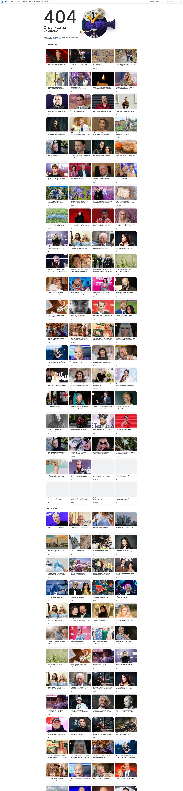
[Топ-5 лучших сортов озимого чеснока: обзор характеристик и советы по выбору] (103, 630)
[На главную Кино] (5, 1)
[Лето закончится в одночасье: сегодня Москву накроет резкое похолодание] (126, 659)
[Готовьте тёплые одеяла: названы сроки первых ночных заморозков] (126, 447)
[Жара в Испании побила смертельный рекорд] (57, 516)
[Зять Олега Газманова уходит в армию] (126, 584)
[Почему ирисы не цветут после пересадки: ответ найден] (80, 196)
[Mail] (2, 1)
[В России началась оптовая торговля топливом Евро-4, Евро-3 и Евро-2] (103, 728)
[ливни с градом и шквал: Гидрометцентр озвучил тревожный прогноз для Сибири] (103, 538)
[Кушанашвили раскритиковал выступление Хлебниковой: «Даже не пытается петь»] (126, 242)
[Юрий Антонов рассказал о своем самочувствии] (126, 728)
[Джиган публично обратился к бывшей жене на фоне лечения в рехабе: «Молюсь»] (126, 287)
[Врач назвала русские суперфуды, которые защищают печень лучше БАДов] (126, 196)
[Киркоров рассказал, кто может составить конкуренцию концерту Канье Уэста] (103, 424)
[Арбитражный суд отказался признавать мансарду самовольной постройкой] (57, 333)
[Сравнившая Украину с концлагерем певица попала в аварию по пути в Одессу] (80, 82)
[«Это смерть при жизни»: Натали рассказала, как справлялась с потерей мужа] (126, 333)
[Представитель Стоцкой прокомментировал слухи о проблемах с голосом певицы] (80, 287)
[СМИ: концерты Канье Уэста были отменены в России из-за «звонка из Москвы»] (126, 561)
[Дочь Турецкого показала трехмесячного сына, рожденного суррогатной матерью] (103, 751)
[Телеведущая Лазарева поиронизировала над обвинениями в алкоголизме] (126, 401)
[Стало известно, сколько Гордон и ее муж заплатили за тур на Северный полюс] (126, 219)
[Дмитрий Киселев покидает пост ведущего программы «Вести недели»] (103, 173)
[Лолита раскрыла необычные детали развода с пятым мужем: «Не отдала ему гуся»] (80, 219)
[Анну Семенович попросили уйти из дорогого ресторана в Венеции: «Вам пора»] (57, 59)
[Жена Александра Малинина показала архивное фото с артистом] (57, 493)
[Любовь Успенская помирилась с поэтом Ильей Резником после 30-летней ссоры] (57, 356)
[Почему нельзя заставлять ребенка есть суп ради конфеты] (103, 682)
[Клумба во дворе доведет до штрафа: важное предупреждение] (103, 607)
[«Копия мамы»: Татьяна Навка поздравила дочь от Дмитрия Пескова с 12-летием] (57, 128)
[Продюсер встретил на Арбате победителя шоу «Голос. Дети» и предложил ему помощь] (103, 219)
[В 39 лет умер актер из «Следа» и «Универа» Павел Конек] (80, 150)
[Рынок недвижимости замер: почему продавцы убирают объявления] (80, 630)
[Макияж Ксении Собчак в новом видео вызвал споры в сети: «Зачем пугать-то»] (103, 310)
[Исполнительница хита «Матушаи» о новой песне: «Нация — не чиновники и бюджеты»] (80, 773)
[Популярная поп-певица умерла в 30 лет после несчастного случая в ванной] (103, 82)
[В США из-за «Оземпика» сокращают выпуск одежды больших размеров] (103, 773)
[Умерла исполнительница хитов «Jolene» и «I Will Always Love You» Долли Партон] (126, 630)
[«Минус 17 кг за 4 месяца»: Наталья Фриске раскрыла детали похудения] (80, 607)
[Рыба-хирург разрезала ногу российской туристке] (103, 493)
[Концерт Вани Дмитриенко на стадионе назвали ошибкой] (103, 705)
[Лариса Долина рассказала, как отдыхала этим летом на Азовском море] (103, 447)
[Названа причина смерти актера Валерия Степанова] (126, 493)
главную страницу (59, 38)
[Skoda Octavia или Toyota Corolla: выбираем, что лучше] (126, 470)
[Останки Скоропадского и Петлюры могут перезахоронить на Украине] (57, 424)
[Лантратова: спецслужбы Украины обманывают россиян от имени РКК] (57, 401)
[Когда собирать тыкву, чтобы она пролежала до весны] (126, 150)
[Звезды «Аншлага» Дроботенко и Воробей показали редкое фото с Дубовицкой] (103, 401)
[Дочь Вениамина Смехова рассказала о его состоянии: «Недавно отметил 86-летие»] (80, 173)
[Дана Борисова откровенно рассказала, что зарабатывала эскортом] (57, 379)
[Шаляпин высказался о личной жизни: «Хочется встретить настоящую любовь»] (80, 265)
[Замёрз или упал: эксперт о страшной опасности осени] (80, 424)
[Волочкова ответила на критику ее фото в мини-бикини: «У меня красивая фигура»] (103, 105)
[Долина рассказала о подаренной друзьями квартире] (80, 356)
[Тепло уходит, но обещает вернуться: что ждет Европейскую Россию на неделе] (126, 265)
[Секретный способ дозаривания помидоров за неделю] (57, 584)
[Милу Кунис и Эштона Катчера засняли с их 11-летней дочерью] (103, 516)
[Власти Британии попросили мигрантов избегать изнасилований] (57, 682)
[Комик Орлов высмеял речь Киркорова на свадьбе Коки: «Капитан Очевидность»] (57, 561)
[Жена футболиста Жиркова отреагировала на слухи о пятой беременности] (57, 287)
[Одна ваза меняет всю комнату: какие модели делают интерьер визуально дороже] (80, 333)
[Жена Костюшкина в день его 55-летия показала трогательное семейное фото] (103, 196)
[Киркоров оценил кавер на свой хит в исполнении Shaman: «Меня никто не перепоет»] (57, 265)
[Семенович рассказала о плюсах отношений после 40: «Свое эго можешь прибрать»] (126, 607)
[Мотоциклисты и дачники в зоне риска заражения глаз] (126, 128)
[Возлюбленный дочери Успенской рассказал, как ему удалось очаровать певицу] (80, 242)
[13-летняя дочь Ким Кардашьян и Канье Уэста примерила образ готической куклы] (80, 401)
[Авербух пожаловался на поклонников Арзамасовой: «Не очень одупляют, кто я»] (80, 751)
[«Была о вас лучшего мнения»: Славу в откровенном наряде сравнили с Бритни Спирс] (103, 287)
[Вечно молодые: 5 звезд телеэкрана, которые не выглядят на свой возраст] (57, 105)
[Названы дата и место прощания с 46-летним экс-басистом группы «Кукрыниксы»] (57, 728)
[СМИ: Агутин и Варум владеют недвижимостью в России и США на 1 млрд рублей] (80, 128)
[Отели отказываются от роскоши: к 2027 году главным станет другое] (57, 196)
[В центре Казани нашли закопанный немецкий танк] (80, 682)
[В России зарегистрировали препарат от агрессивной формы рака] (57, 705)
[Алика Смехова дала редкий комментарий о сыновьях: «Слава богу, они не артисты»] (57, 630)
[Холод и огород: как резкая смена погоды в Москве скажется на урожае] (80, 493)
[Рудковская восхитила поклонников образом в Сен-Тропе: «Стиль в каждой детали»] (57, 470)
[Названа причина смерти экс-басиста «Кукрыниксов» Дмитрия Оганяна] (80, 310)
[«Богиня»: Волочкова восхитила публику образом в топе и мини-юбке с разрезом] (103, 333)
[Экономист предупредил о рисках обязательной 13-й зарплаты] (80, 447)
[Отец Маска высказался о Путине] (126, 356)
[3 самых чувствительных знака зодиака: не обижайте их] (57, 773)
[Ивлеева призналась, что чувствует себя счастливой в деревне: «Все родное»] (126, 751)
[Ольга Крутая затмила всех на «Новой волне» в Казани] (80, 728)
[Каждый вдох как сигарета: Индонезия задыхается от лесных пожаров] (57, 607)
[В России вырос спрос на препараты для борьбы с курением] (103, 659)
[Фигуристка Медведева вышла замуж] (126, 705)
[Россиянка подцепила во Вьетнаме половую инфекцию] (57, 82)
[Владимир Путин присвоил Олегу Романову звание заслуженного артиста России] (80, 538)
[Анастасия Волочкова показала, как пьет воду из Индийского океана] (57, 447)
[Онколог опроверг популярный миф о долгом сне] (103, 379)
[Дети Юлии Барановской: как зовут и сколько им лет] (80, 105)
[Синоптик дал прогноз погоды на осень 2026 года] (126, 59)
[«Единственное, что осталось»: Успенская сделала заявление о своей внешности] (126, 82)
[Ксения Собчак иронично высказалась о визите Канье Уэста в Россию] (80, 470)
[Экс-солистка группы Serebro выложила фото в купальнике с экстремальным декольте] (126, 538)
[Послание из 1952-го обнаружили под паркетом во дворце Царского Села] (103, 59)
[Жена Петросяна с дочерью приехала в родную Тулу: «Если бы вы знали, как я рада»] (126, 105)
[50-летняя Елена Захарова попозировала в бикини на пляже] (126, 424)
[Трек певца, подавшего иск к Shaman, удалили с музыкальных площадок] (57, 659)
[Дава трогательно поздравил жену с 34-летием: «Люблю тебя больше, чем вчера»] (126, 379)
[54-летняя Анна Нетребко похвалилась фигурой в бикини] (103, 356)
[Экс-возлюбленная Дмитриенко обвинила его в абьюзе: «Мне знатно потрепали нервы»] (57, 173)
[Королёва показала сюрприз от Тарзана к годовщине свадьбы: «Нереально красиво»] (103, 150)
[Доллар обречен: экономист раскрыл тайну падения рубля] (80, 561)
